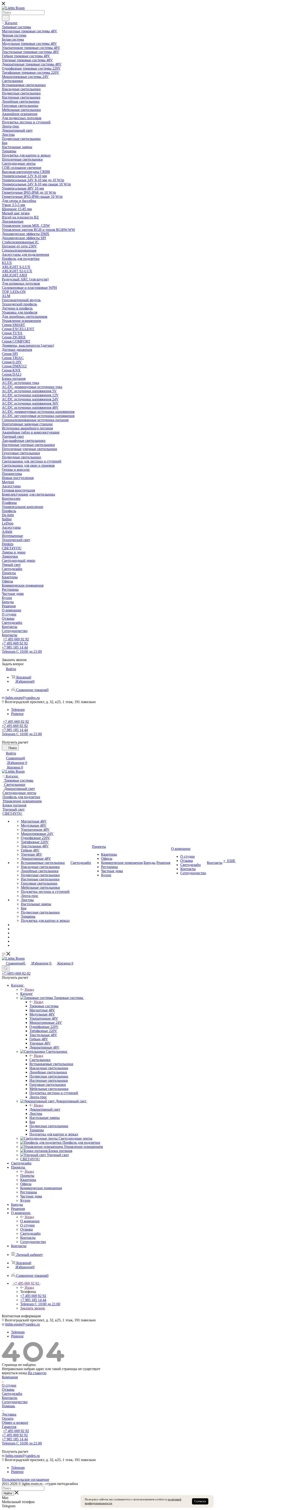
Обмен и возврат (15, 1423)
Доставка (9, 1414)
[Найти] (5, 18)
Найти (8, 1493)
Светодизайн (12, 1394)
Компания (10, 1377)
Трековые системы (44, 1006)
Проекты (27, 1176)
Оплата (7, 1418)
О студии (9, 1385)
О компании (30, 1221)
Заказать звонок (32, 1308)
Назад (29, 989)
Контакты (9, 1398)
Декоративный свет (44, 1109)
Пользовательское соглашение (25, 1480)
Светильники (40, 1060)
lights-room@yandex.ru (22, 698)
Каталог (26, 994)
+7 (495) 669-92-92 (16, 973)
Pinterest (17, 714)
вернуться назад (14, 1373)
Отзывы (8, 1389)
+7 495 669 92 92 (16, 639)
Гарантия (9, 1427)
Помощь (8, 1406)
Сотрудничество (15, 1402)
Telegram (18, 710)
